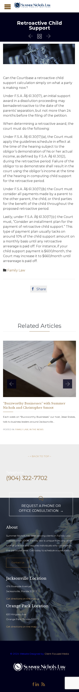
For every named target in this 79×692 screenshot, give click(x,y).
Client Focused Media (56, 653)
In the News (36, 429)
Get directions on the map (21, 598)
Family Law (16, 270)
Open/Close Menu (7, 6)
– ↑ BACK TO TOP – (39, 456)
